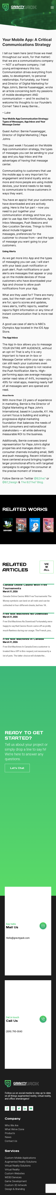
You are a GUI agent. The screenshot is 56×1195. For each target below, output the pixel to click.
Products (10, 1133)
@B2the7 (40, 478)
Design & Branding (15, 1188)
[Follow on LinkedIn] (25, 1108)
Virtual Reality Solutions (18, 1165)
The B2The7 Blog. (32, 482)
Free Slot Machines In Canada (23, 638)
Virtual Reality (12, 1169)
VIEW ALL (46, 567)
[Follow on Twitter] (19, 1108)
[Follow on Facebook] (7, 1108)
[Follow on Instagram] (13, 1108)
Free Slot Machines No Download (25, 613)
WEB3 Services (13, 1177)
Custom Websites (15, 1173)
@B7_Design (10, 482)
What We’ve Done (14, 1129)
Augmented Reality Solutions (21, 1161)
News (8, 1137)
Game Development (16, 1181)
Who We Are (11, 1125)
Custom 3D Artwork (16, 1185)
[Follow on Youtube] (31, 1108)
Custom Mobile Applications (20, 1157)
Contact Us (11, 1140)
